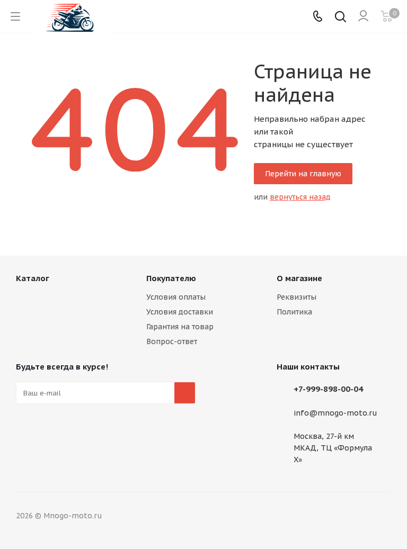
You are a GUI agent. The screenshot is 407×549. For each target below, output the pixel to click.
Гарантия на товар (180, 326)
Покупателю (171, 278)
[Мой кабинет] (363, 16)
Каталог (32, 278)
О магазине (299, 278)
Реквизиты (296, 297)
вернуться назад (300, 197)
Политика (294, 312)
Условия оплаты (176, 297)
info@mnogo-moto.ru (335, 413)
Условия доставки (179, 312)
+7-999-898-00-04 (328, 389)
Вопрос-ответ (171, 341)
